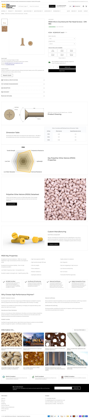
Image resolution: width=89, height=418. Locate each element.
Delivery (80, 11)
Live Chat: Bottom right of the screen (54, 401)
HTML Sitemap (5, 408)
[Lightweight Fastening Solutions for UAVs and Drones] (77, 358)
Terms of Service (5, 405)
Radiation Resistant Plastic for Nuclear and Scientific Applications (55, 349)
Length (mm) (51, 41)
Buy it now (62, 70)
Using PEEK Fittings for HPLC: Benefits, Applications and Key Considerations (10, 368)
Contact (86, 11)
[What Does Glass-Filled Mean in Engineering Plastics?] (11, 339)
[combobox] (42, 6)
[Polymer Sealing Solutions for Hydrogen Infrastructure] (33, 339)
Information (56, 11)
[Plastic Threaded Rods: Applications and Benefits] (77, 339)
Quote (68, 11)
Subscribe (76, 388)
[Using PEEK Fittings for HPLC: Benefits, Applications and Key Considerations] (11, 358)
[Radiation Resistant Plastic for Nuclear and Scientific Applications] (55, 339)
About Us (3, 410)
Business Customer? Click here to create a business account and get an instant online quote (20, 1)
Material (3, 11)
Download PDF (11, 204)
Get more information (79, 330)
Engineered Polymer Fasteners (23, 416)
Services (73, 11)
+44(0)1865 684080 (9, 64)
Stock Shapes (18, 11)
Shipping (3, 403)
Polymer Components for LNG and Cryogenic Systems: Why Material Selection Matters (55, 369)
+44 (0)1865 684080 (61, 5)
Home (2, 13)
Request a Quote (7, 75)
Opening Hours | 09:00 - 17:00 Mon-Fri (54, 403)
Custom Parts (47, 11)
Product (10, 11)
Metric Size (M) (52, 36)
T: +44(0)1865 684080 (50, 398)
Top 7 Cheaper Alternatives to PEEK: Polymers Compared (31, 368)
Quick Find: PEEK (27, 11)
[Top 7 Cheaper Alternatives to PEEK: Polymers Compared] (33, 358)
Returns (3, 400)
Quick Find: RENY (38, 11)
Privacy (3, 401)
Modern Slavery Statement (7, 407)
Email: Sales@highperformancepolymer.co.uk (78, 1)
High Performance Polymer (10, 416)
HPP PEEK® (50, 19)
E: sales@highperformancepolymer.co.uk (55, 400)
